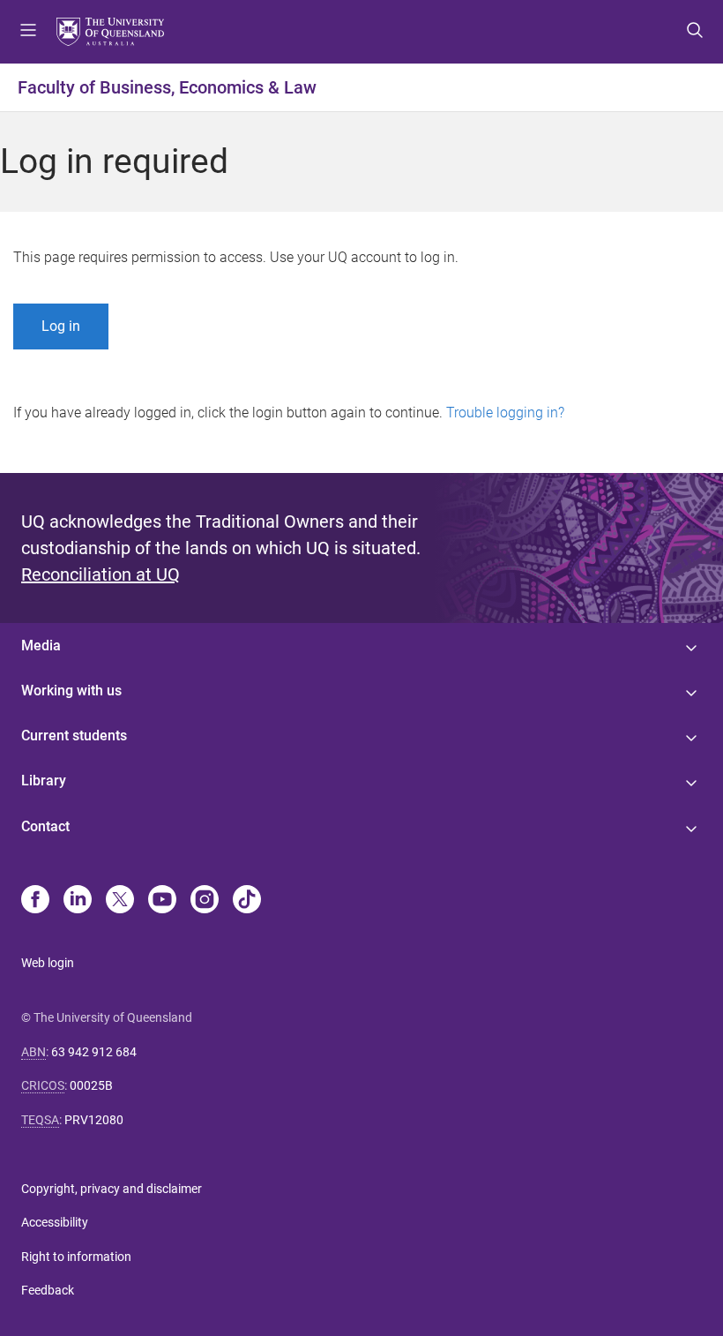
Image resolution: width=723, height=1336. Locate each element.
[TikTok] (247, 901)
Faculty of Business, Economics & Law (167, 87)
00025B (91, 1085)
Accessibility (54, 1222)
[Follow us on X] (120, 901)
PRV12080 (93, 1120)
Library (43, 780)
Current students (74, 735)
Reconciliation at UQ (100, 574)
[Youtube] (162, 901)
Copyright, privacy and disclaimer (111, 1189)
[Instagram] (204, 901)
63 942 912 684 (94, 1052)
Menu (28, 32)
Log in (60, 326)
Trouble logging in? (505, 412)
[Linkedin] (77, 901)
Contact (45, 826)
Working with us (71, 690)
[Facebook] (35, 901)
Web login (47, 963)
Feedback (47, 1290)
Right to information (76, 1257)
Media (41, 645)
